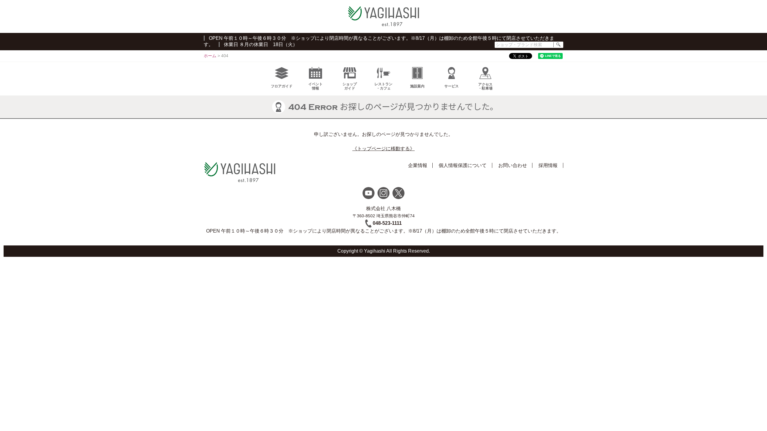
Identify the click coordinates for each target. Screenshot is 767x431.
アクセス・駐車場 (485, 86)
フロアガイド (281, 86)
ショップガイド (349, 86)
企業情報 (417, 165)
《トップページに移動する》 (383, 148)
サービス (451, 86)
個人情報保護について (463, 165)
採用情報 (548, 165)
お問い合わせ (512, 165)
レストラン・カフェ (383, 86)
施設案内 (417, 86)
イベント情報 (315, 86)
